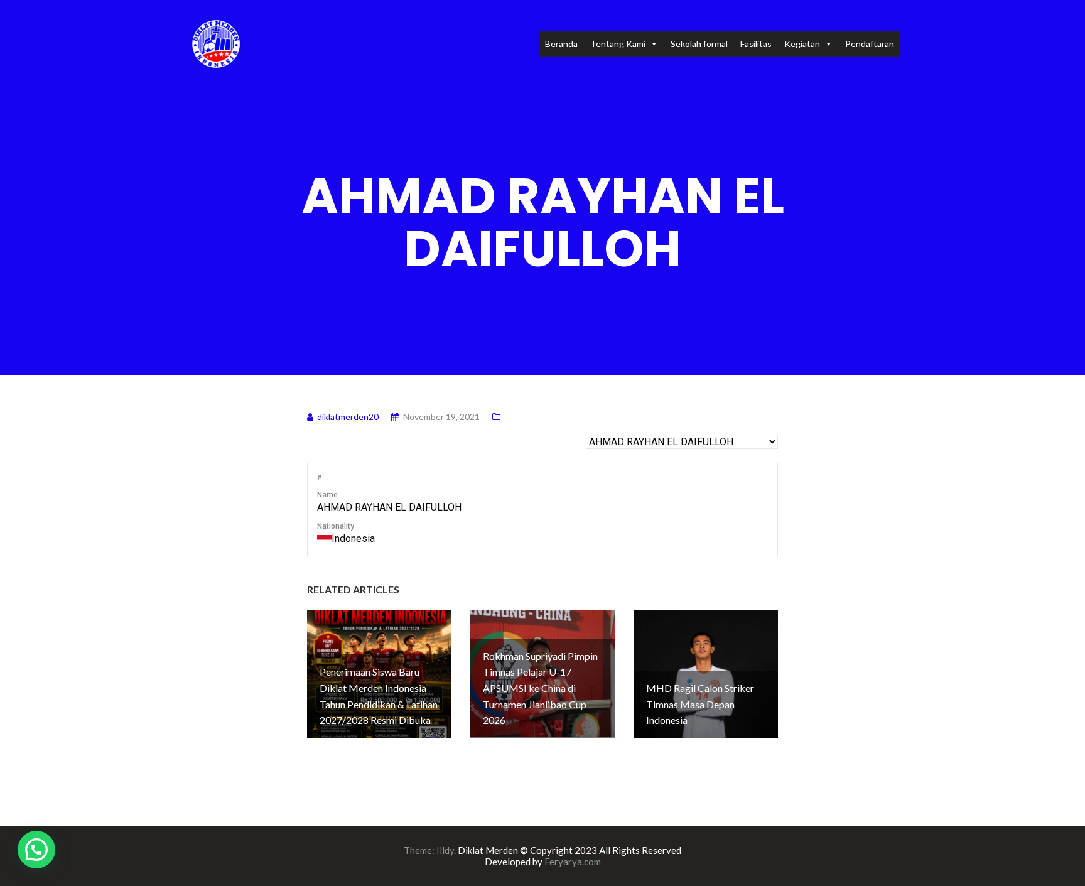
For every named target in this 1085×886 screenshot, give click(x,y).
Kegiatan (802, 43)
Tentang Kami (617, 43)
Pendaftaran (869, 43)
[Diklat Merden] (216, 42)
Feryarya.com (572, 861)
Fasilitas (756, 43)
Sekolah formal (699, 43)
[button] (36, 849)
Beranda (561, 43)
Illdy (445, 850)
